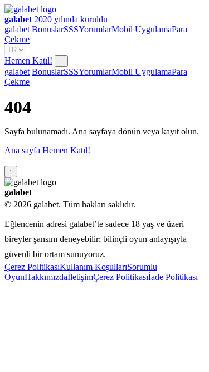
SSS (71, 29)
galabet (17, 29)
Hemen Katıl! (28, 60)
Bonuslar (48, 29)
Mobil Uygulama (141, 29)
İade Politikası (173, 277)
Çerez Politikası (32, 267)
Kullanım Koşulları (93, 267)
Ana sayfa (22, 150)
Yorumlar (95, 29)
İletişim (80, 277)
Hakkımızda (46, 277)
